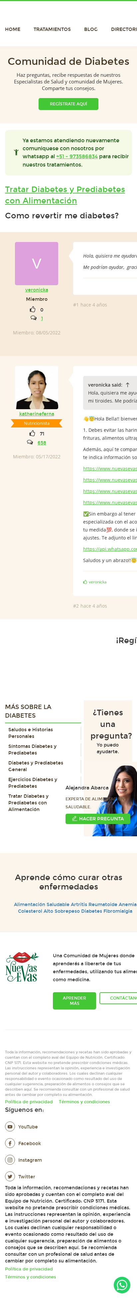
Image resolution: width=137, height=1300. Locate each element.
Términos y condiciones (84, 1102)
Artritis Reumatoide (94, 904)
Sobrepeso (67, 911)
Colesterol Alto (35, 911)
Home (12, 29)
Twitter (26, 1177)
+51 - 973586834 (77, 156)
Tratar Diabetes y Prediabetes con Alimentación (65, 195)
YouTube (28, 1127)
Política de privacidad (29, 1102)
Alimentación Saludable (41, 904)
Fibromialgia (117, 911)
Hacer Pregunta (101, 819)
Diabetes (91, 911)
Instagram (30, 1160)
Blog (91, 29)
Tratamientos (52, 29)
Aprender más (74, 1001)
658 (42, 443)
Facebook (29, 1143)
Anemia (128, 904)
